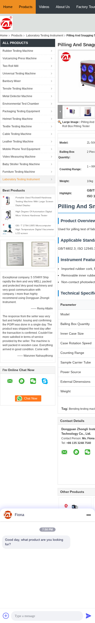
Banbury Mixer (12, 81)
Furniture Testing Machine (19, 171)
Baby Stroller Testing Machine (21, 164)
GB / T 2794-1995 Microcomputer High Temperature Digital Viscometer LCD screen (34, 229)
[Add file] (6, 616)
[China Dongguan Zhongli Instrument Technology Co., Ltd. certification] (15, 253)
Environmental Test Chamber (21, 103)
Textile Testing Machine (17, 126)
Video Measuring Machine (19, 156)
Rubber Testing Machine (18, 50)
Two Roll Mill (10, 66)
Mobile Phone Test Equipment (21, 149)
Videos (44, 7)
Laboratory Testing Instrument (44, 35)
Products (26, 7)
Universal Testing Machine (19, 73)
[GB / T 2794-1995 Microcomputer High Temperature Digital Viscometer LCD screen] (7, 228)
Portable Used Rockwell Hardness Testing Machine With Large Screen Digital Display (34, 201)
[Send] (88, 616)
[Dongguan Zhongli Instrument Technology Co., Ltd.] (6, 22)
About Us (63, 7)
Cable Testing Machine (17, 134)
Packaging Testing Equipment (21, 111)
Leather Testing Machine (18, 141)
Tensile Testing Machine (18, 88)
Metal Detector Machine (17, 96)
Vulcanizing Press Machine (20, 58)
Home (7, 7)
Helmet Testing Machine (18, 118)
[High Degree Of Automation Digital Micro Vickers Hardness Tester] (8, 214)
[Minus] (88, 515)
